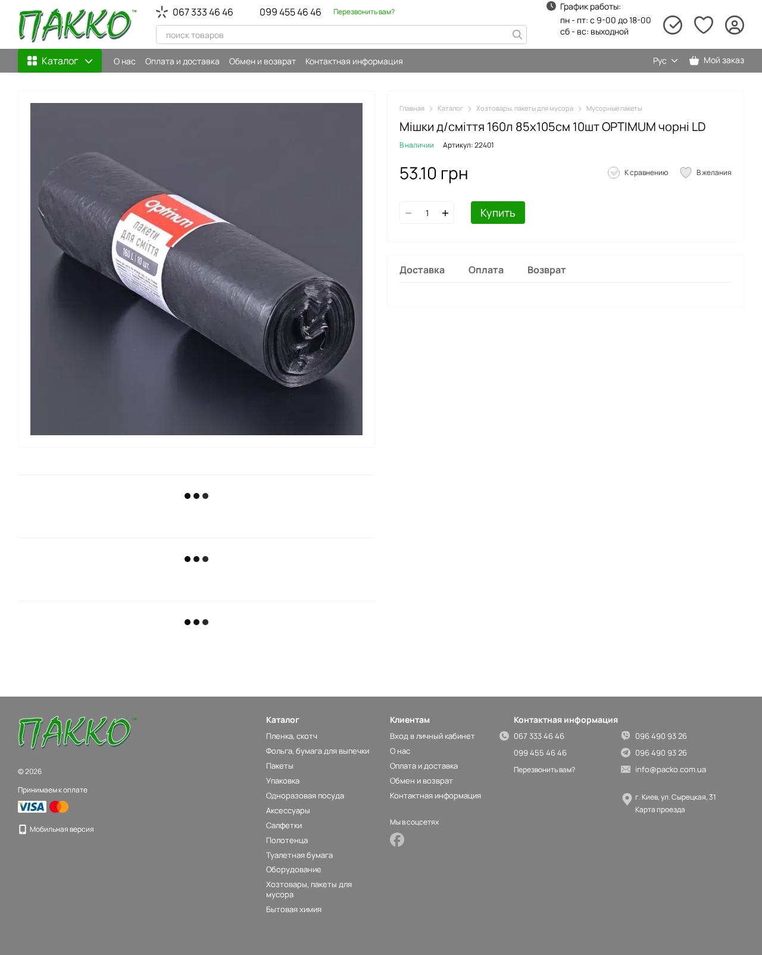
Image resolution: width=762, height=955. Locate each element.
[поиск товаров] (517, 34)
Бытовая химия (293, 909)
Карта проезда (660, 809)
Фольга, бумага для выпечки (317, 750)
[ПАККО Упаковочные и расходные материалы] (77, 733)
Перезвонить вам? (364, 12)
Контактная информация (354, 61)
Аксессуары (288, 810)
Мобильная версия (61, 829)
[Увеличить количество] (445, 213)
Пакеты (279, 765)
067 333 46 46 (203, 12)
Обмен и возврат (262, 61)
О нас (125, 61)
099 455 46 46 (290, 12)
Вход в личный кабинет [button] (432, 736)
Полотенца (287, 840)
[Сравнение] (672, 25)
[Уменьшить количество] (408, 213)
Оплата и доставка (182, 61)
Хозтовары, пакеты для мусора (309, 889)
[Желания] (703, 25)
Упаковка (282, 780)
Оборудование (293, 869)
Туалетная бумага (299, 855)
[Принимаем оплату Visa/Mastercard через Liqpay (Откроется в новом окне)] (44, 806)
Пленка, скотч (291, 736)
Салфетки (284, 825)
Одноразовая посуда (305, 795)
